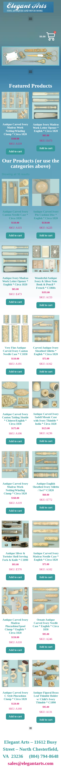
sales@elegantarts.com (30, 763)
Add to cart (15, 151)
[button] (30, 18)
